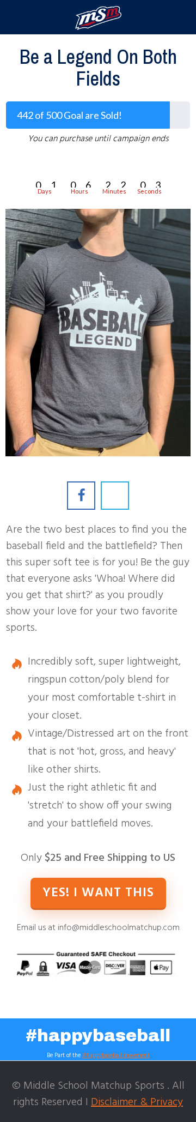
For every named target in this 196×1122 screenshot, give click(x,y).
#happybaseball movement (116, 1055)
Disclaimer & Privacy (137, 1102)
